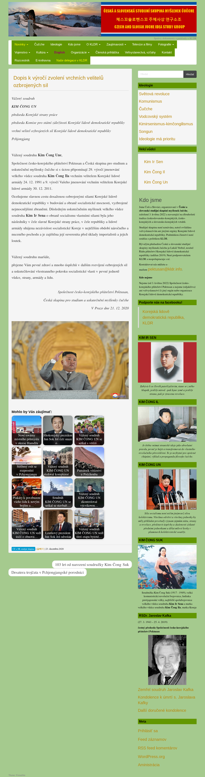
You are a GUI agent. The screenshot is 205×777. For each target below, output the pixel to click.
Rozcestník (22, 60)
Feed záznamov (152, 739)
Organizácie (79, 52)
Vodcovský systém (155, 116)
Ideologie (56, 44)
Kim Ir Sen (153, 161)
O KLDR (92, 44)
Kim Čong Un (156, 182)
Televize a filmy (142, 44)
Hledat (190, 74)
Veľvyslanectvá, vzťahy (140, 52)
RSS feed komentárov (157, 748)
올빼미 (40, 548)
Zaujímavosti (115, 44)
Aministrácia (149, 765)
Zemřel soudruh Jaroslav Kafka (165, 689)
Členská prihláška (107, 52)
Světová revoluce (154, 94)
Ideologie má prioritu (157, 139)
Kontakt (167, 52)
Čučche (39, 44)
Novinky (20, 44)
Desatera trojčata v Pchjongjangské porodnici (47, 572)
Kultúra (41, 52)
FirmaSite (20, 775)
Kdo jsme (74, 44)
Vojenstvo (21, 52)
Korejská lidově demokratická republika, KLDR (164, 317)
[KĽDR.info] (102, 19)
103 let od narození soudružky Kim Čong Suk (92, 564)
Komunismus (150, 101)
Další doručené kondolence (162, 710)
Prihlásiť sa (148, 731)
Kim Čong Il (154, 172)
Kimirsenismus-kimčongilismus (166, 124)
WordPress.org (151, 756)
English (59, 52)
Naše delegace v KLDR (71, 60)
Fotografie (165, 44)
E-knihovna (43, 60)
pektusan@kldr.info (165, 269)
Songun (146, 131)
